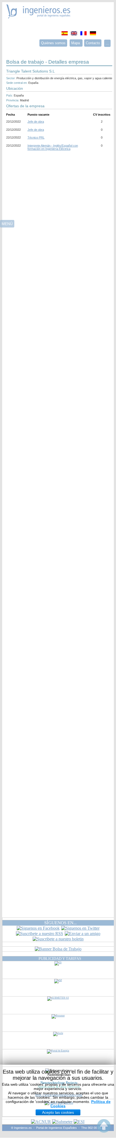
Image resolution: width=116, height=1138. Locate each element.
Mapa (76, 43)
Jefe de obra (36, 121)
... (107, 43)
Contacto (93, 43)
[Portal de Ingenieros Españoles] (38, 17)
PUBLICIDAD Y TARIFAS (60, 958)
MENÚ (7, 224)
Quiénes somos (53, 43)
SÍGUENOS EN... (60, 922)
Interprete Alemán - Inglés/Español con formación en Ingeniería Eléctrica (53, 147)
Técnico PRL (36, 137)
